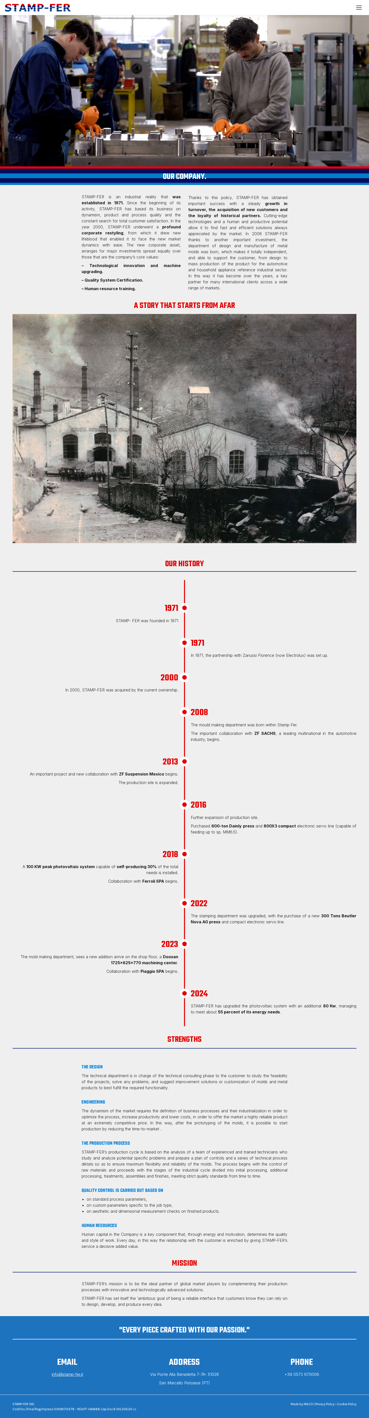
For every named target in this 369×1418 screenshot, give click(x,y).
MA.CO (308, 1404)
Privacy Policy (324, 1404)
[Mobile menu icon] (359, 8)
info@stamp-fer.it (67, 1374)
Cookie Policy (346, 1404)
